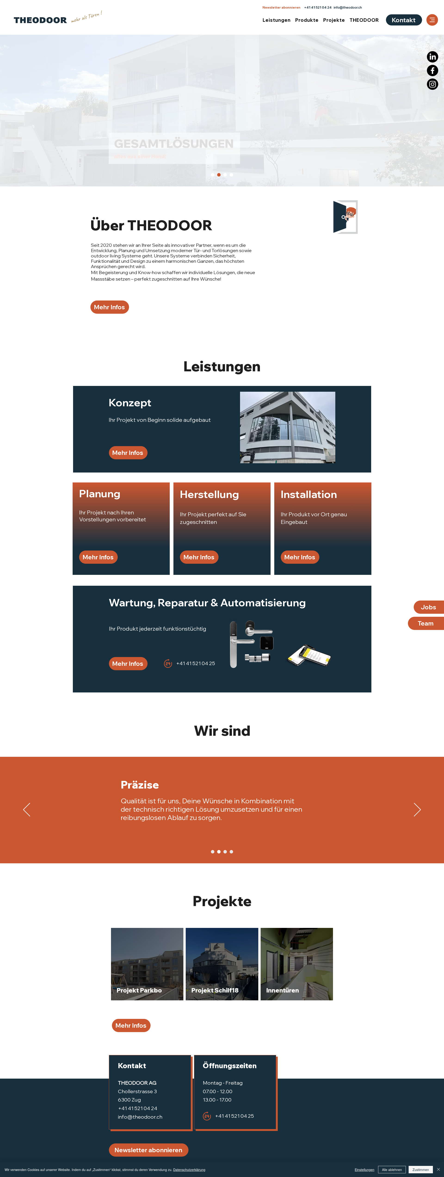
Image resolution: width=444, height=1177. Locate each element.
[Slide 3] (225, 175)
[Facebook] (432, 70)
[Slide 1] (212, 175)
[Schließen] (438, 1169)
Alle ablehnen (392, 1169)
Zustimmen (421, 1169)
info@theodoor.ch (348, 7)
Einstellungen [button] (364, 1169)
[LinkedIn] (432, 57)
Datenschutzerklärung (189, 1169)
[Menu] (432, 20)
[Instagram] (432, 84)
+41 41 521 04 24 (318, 7)
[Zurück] (26, 810)
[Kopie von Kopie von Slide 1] (225, 852)
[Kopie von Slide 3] (231, 175)
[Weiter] (417, 810)
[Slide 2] (219, 175)
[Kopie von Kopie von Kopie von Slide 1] (231, 852)
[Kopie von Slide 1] (219, 852)
